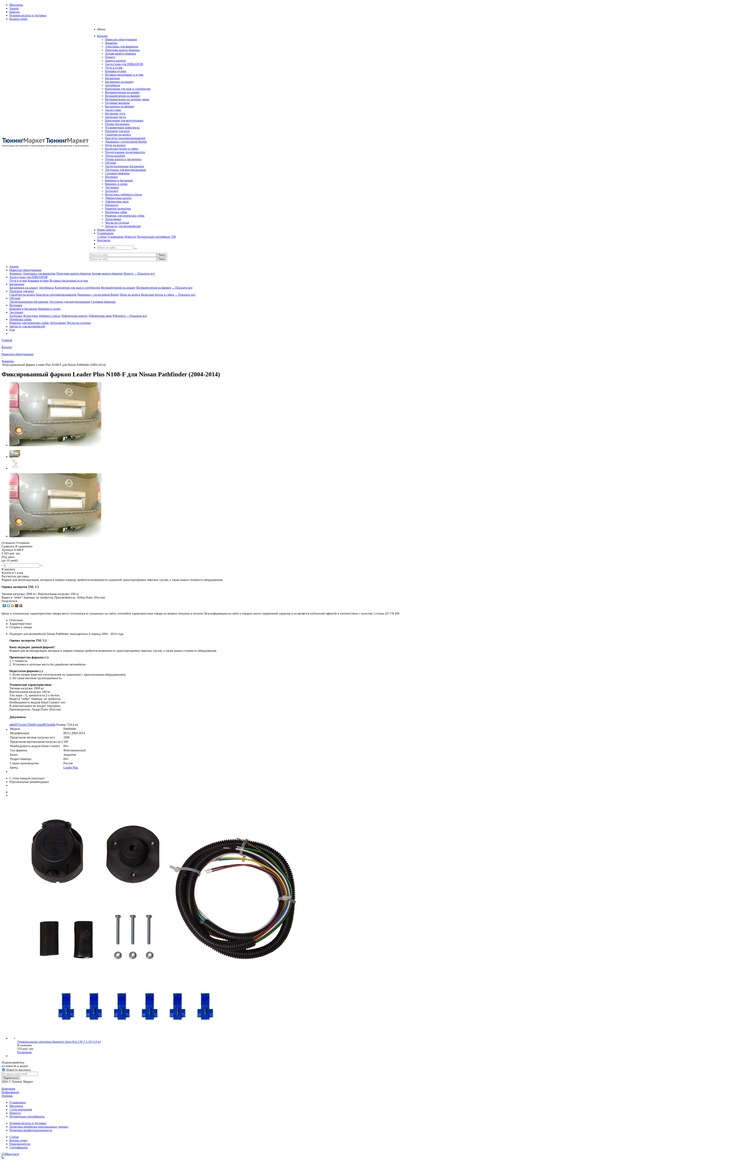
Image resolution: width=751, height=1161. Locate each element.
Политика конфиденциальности (30, 1130)
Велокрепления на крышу (122, 92)
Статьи (102, 236)
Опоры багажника (117, 124)
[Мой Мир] (17, 605)
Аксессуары (113, 110)
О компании (115, 236)
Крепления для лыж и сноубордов (127, 88)
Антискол (111, 191)
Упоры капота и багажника (123, 159)
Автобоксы (112, 85)
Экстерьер (112, 187)
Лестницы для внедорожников (125, 169)
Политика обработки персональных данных (38, 1126)
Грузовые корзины (117, 103)
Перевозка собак (116, 212)
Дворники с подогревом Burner (126, 141)
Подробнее (24, 1052)
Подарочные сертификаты (27, 1116)
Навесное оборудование (121, 39)
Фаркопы (111, 43)
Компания (8, 1088)
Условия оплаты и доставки (27, 1123)
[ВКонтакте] (4, 605)
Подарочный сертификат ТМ (156, 236)
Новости (130, 236)
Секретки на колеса (118, 134)
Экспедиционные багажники (124, 166)
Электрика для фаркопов (121, 46)
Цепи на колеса (115, 145)
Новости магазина (18, 1070)
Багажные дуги (115, 113)
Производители (19, 1144)
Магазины (16, 1106)
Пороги (110, 57)
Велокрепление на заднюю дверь (127, 99)
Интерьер (111, 176)
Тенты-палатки (115, 155)
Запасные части (115, 117)
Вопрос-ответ (18, 1140)
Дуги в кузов (113, 67)
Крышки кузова (115, 71)
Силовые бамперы (117, 173)
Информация (10, 1092)
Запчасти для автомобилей (123, 226)
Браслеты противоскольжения (125, 138)
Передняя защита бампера (122, 50)
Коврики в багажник (119, 180)
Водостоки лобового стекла (123, 194)
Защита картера (115, 60)
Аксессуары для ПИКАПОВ (124, 64)
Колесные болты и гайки (121, 148)
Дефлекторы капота (118, 198)
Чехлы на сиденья (117, 222)
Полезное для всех (117, 131)
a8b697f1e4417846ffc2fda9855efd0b (32, 724)
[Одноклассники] (13, 605)
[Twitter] (8, 605)
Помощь (7, 1095)
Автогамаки (113, 219)
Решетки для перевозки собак (125, 215)
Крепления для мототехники (124, 120)
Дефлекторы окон (117, 201)
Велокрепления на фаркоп (122, 95)
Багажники (112, 78)
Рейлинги (111, 205)
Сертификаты (18, 1147)
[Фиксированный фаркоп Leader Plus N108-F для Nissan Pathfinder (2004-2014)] (55, 445)
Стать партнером (20, 1109)
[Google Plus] (21, 605)
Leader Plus (70, 767)
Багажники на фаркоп (119, 106)
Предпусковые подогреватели (125, 152)
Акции (14, 266)
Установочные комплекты (122, 127)
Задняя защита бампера (120, 53)
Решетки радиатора (118, 208)
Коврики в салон (116, 184)
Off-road (110, 162)
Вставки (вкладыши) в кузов (124, 74)
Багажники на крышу (119, 81)
